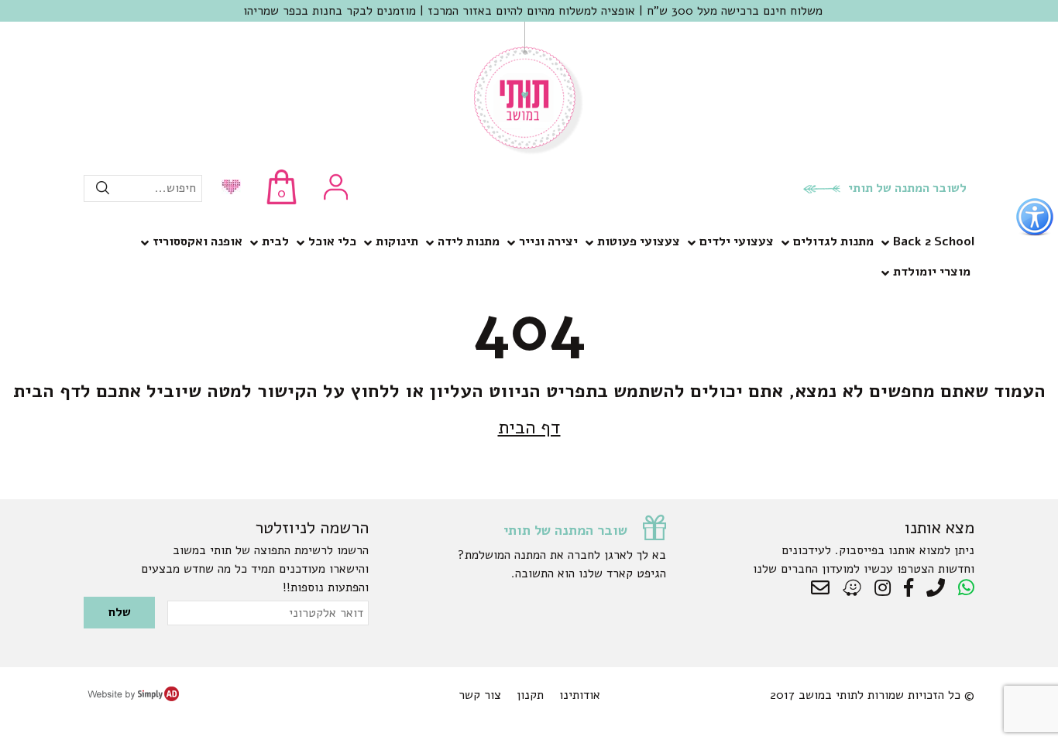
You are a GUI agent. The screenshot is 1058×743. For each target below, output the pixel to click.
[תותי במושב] (529, 150)
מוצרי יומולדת (931, 271)
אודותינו (579, 695)
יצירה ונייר (548, 241)
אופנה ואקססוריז (197, 241)
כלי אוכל (332, 241)
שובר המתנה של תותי (565, 530)
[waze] (853, 588)
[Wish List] (227, 188)
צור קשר (480, 695)
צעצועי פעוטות (638, 241)
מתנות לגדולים (833, 241)
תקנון (530, 695)
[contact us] (824, 588)
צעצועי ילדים (736, 241)
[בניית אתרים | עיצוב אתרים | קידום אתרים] (133, 697)
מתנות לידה (469, 241)
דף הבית (529, 427)
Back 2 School (933, 241)
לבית (275, 241)
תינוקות (397, 241)
